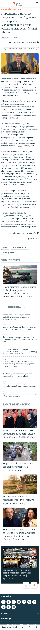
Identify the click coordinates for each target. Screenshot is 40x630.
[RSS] (3, 607)
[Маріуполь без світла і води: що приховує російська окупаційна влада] (20, 451)
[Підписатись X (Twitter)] (14, 602)
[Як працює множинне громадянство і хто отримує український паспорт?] (20, 484)
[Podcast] (8, 607)
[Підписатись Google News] (8, 602)
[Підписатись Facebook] (3, 602)
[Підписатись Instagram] (24, 602)
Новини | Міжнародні (11, 10)
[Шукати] (36, 627)
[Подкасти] (29, 627)
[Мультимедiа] (22, 627)
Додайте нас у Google (10, 627)
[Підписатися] (14, 607)
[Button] (14, 42)
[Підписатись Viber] (29, 602)
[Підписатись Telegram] (34, 602)
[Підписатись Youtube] (19, 602)
